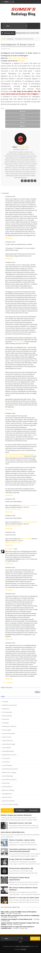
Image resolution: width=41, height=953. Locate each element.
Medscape (21, 61)
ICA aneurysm (6, 758)
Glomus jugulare (6, 730)
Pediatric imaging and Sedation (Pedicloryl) (16, 815)
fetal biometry (6, 783)
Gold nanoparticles (7, 740)
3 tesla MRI (5, 701)
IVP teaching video (7, 765)
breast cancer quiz (26, 538)
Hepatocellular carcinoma (9, 754)
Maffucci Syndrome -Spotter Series (22, 840)
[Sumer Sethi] (22, 181)
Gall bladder (5, 723)
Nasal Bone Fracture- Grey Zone (20, 823)
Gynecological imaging (8, 744)
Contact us (36, 938)
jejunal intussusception (8, 801)
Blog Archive (34, 810)
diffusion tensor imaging (9, 772)
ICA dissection (6, 762)
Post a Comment (8, 682)
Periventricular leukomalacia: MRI (21, 868)
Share (23, 115)
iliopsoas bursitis (7, 797)
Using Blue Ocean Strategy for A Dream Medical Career (16, 919)
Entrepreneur (5, 708)
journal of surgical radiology (10, 804)
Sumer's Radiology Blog (23, 946)
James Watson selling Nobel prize (13, 832)
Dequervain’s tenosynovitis (9, 705)
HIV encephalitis (6, 747)
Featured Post (20, 810)
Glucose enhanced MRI (8, 733)
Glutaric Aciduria (6, 737)
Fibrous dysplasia (7, 716)
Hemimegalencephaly (8, 751)
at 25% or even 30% (17, 341)
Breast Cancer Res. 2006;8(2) (17, 58)
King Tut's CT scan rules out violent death (24, 898)
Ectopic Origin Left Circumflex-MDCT (22, 859)
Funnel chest (5, 719)
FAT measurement (7, 712)
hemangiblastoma (7, 793)
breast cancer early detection (29, 505)
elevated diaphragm (7, 776)
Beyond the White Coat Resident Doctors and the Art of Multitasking (20, 915)
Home (3, 39)
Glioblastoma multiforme (9, 726)
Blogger (24, 949)
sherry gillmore (9, 549)
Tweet (23, 111)
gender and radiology (8, 790)
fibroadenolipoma (7, 786)
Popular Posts (7, 810)
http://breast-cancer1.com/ (13, 509)
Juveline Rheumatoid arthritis (10, 769)
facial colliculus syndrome (9, 779)
